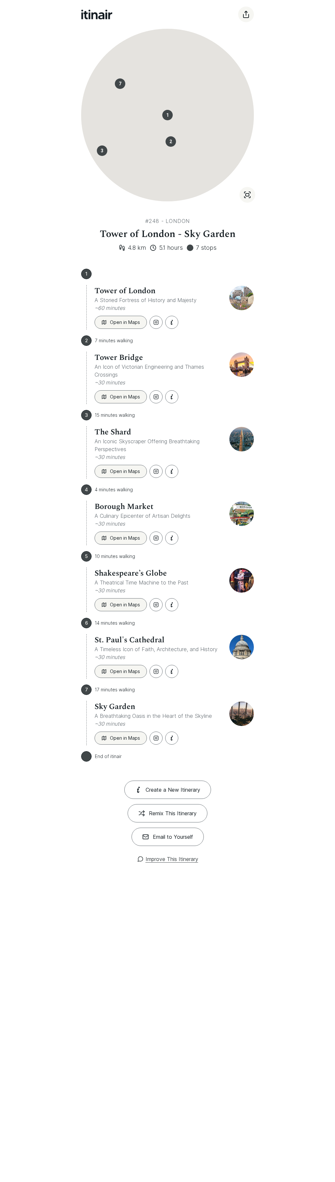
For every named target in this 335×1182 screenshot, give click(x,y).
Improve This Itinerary (172, 859)
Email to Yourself (173, 837)
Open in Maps (125, 322)
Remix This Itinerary (173, 813)
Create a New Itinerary (173, 789)
